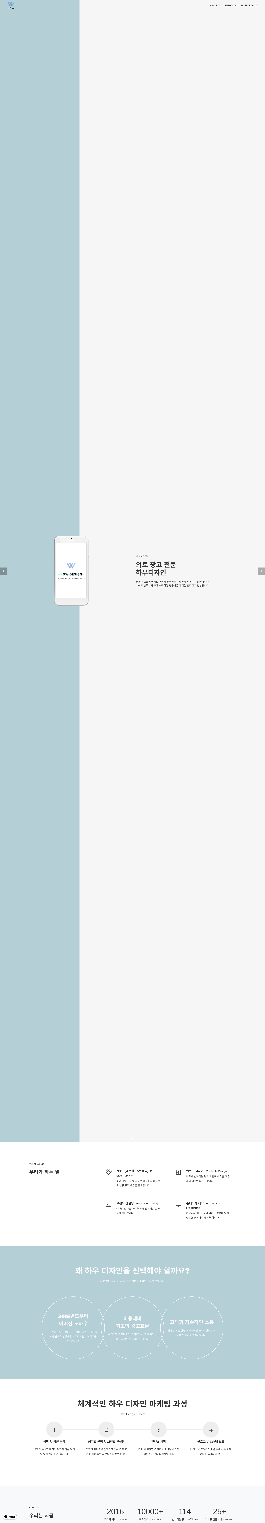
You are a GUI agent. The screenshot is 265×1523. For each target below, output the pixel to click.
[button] (3, 571)
